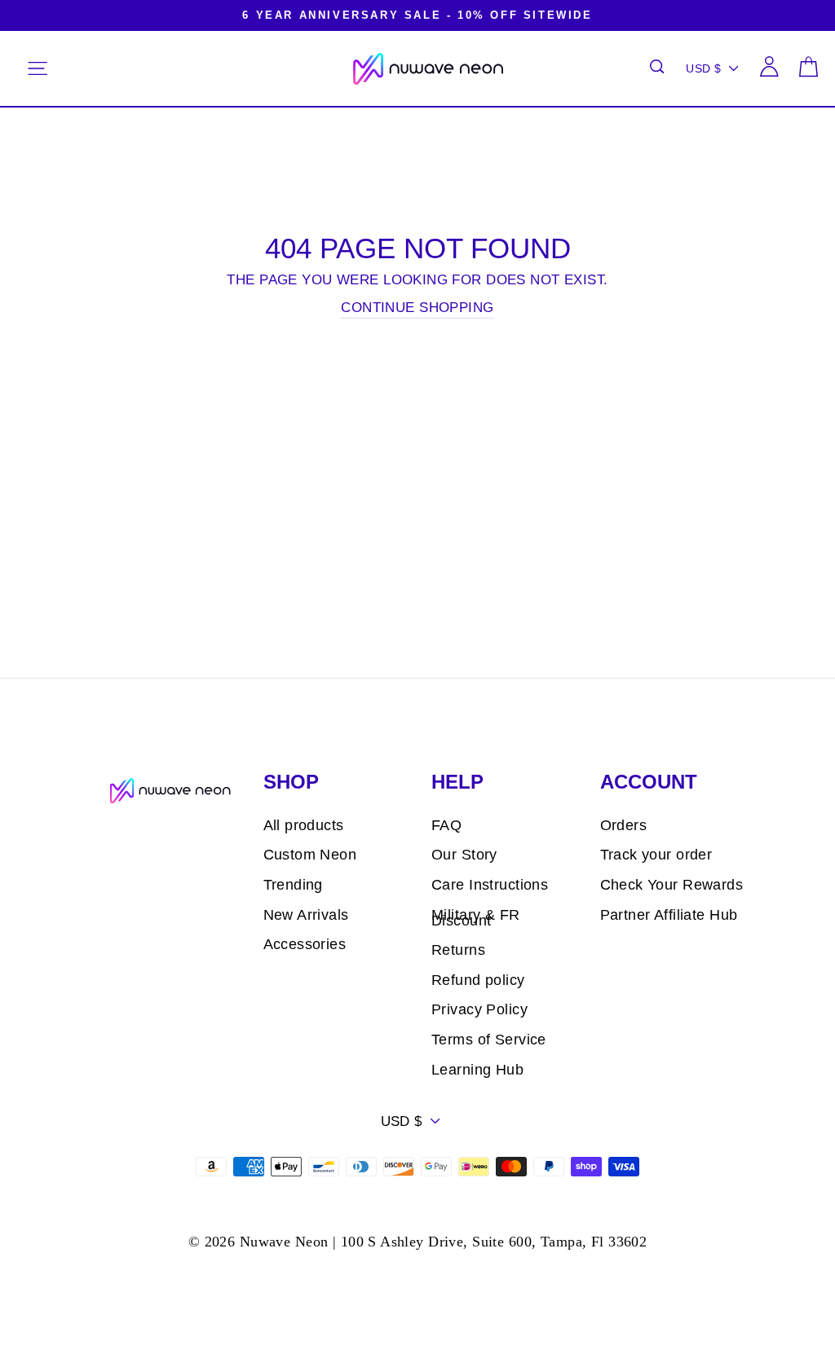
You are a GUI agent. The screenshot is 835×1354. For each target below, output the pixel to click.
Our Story (464, 854)
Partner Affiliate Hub (669, 915)
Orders (623, 825)
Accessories (305, 944)
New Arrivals (306, 915)
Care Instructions (489, 885)
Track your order (656, 854)
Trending (293, 885)
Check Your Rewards (672, 885)
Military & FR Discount (475, 918)
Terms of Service (488, 1039)
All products (303, 825)
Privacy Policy (479, 1009)
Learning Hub (477, 1070)
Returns (458, 950)
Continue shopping (417, 307)
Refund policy (478, 980)
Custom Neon (310, 854)
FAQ (446, 825)
